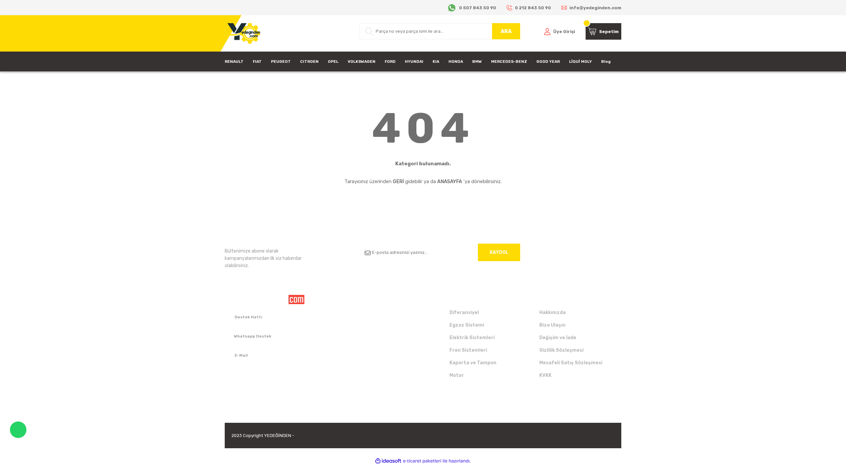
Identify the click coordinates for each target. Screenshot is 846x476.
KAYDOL (499, 252)
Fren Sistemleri (468, 350)
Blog (606, 61)
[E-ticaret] (422, 461)
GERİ (398, 181)
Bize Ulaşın (552, 325)
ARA (506, 31)
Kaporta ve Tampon (472, 363)
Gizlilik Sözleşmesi (561, 350)
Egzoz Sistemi (466, 325)
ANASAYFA (449, 181)
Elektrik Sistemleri (472, 337)
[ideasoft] (388, 461)
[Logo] (242, 33)
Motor (456, 375)
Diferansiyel (464, 312)
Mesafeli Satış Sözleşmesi (570, 363)
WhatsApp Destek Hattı (18, 429)
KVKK (545, 375)
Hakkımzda (552, 312)
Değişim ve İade (557, 337)
